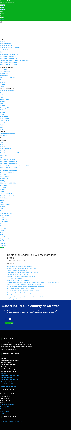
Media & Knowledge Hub (7, 88)
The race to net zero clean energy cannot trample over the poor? (25, 286)
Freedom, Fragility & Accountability (17, 270)
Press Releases (4, 120)
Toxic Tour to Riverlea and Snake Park (18, 280)
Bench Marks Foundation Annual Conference (20, 266)
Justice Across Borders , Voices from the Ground (21, 276)
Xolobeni (2, 101)
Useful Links (3, 114)
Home (1, 37)
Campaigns (3, 112)
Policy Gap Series (5, 71)
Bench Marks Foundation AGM (10, 364)
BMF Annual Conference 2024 (8, 62)
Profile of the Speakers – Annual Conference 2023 (14, 60)
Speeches (3, 82)
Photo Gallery (4, 116)
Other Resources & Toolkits (8, 78)
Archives (2, 138)
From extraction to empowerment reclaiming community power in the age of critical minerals (34, 282)
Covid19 (2, 131)
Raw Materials (4, 135)
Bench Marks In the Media (7, 90)
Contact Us (3, 140)
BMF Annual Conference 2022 (8, 56)
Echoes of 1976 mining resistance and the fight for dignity (24, 284)
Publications (3, 69)
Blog (1, 129)
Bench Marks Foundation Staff (10, 360)
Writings (2, 84)
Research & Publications (7, 67)
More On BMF (4, 50)
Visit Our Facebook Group (8, 371)
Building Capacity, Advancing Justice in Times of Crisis (22, 272)
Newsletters (3, 123)
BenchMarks (12, 260)
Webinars (2, 125)
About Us (2, 41)
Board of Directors (5, 43)
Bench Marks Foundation (7, 45)
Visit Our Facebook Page (8, 369)
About (1, 39)
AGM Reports (4, 75)
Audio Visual (3, 93)
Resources (3, 105)
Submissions (3, 80)
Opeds (2, 86)
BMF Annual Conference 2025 (8, 65)
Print (1, 97)
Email (7, 319)
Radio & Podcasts (5, 110)
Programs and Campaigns (7, 133)
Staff (1, 52)
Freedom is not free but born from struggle (19, 293)
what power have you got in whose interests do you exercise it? (25, 297)
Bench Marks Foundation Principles (10, 47)
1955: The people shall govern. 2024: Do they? (20, 288)
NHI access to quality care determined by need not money (24, 291)
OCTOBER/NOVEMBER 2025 (15, 278)
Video (1, 127)
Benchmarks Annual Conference (9, 54)
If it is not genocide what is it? (15, 299)
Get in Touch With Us (7, 367)
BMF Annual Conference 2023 (8, 58)
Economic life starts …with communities (18, 274)
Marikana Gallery (5, 99)
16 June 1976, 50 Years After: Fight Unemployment (21, 268)
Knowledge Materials (6, 108)
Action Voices (4, 73)
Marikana (2, 95)
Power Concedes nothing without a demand (19, 295)
